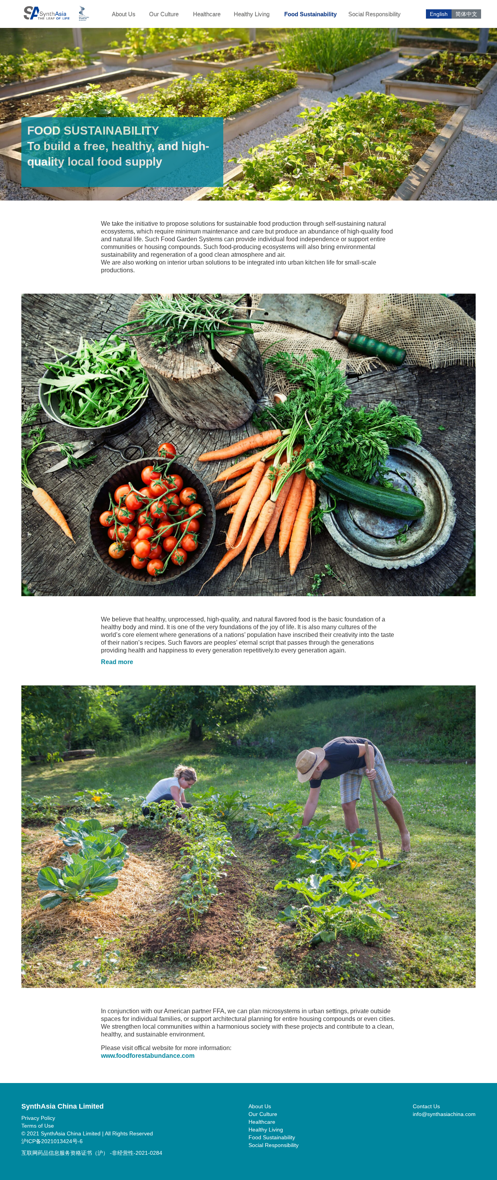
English (439, 14)
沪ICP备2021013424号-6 (52, 1141)
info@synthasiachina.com (444, 1114)
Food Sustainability (310, 14)
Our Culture (164, 14)
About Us (124, 14)
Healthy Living (251, 14)
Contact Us (426, 1106)
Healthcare (207, 14)
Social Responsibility (374, 14)
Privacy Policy (38, 1118)
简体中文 (466, 14)
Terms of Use (37, 1126)
